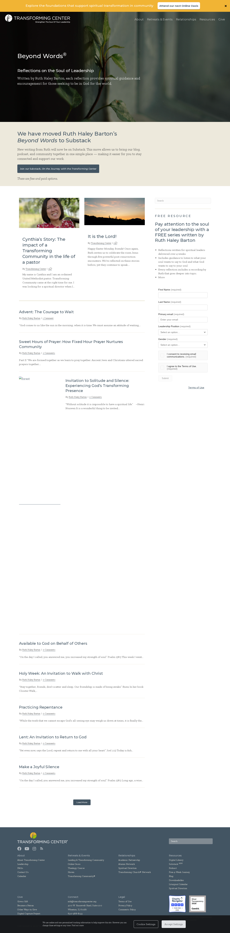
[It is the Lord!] (114, 211)
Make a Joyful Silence (39, 767)
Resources (175, 855)
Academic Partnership (129, 860)
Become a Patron (25, 905)
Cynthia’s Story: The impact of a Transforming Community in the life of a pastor (48, 251)
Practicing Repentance (40, 707)
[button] (226, 6)
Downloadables (176, 880)
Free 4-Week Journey (179, 872)
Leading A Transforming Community (86, 860)
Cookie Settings (146, 924)
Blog (171, 876)
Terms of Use (196, 387)
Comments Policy (127, 909)
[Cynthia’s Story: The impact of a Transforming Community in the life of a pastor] (49, 212)
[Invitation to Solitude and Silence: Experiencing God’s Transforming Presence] (39, 502)
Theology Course (76, 868)
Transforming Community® (81, 876)
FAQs (20, 868)
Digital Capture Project (28, 913)
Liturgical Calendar (178, 884)
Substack (173, 864)
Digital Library (176, 860)
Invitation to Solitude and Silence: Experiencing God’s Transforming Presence (97, 385)
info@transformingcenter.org (82, 901)
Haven (71, 872)
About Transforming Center (31, 860)
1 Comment (48, 318)
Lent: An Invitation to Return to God (53, 737)
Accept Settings (174, 924)
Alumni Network (126, 864)
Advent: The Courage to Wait (46, 312)
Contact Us (23, 872)
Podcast (173, 868)
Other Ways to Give (27, 909)
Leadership (22, 864)
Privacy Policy (125, 905)
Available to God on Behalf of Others (53, 643)
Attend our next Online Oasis (178, 5)
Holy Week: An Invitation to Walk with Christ (61, 673)
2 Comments (49, 353)
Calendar (21, 876)
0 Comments (95, 397)
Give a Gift (22, 901)
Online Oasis (74, 864)
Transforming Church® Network (134, 872)
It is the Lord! (102, 236)
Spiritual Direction (127, 868)
